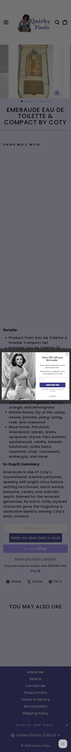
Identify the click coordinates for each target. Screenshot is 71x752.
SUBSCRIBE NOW (52, 385)
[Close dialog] (67, 354)
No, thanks (52, 396)
